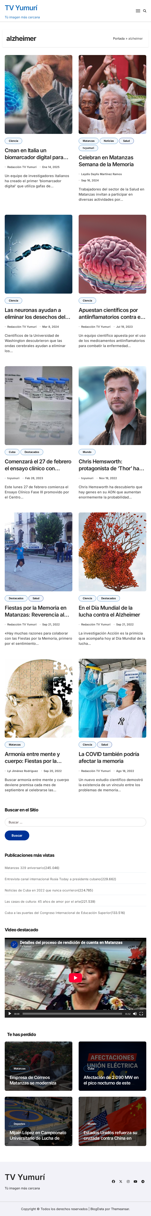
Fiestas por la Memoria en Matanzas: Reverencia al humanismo (35, 615)
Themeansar (120, 1209)
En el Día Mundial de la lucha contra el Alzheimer (109, 611)
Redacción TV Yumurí (22, 167)
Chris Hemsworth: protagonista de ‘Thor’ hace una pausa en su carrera (112, 468)
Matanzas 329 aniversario (24, 868)
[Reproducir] (10, 1014)
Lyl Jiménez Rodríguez (22, 771)
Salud (126, 140)
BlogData (97, 1209)
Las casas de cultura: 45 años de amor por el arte (43, 901)
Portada (119, 38)
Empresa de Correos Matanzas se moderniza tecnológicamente (33, 1083)
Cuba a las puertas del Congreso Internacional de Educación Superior (58, 913)
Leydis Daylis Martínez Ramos (101, 174)
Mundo (87, 452)
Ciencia (13, 140)
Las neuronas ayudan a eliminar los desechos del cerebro (35, 317)
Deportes (19, 1123)
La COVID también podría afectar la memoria (109, 757)
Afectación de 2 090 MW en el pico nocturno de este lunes (111, 1083)
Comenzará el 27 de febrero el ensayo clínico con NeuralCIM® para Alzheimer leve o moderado (38, 471)
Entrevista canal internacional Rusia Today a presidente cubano (53, 879)
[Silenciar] (135, 1014)
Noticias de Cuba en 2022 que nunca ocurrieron (41, 890)
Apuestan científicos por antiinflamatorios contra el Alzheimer (110, 317)
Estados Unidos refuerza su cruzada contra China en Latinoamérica (110, 1138)
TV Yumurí (21, 8)
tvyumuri (88, 147)
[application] (75, 978)
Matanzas (89, 140)
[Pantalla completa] (141, 1014)
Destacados (32, 452)
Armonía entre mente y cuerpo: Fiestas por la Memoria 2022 (32, 761)
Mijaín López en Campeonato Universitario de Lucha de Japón (38, 1138)
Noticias (109, 140)
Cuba (12, 452)
